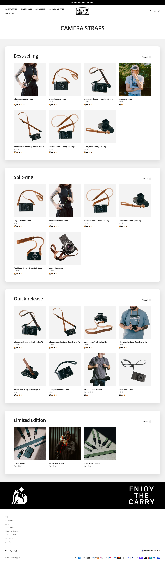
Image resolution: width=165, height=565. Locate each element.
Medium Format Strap (57, 268)
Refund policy (9, 538)
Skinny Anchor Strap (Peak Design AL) (133, 342)
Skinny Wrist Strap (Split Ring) (95, 147)
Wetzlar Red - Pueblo (56, 463)
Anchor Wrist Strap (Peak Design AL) (27, 389)
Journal (7, 524)
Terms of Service (11, 535)
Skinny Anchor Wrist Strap (59, 389)
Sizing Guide (9, 520)
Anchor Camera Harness (93, 389)
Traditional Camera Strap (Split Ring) (28, 268)
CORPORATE (9, 13)
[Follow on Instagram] (15, 550)
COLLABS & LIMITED (56, 9)
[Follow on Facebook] (6, 550)
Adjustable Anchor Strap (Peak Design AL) (29, 147)
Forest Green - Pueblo (92, 463)
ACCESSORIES (41, 9)
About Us (8, 542)
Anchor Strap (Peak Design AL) (95, 342)
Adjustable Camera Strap (23, 99)
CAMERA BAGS (26, 9)
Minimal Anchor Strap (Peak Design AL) (98, 99)
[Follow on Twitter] (10, 550)
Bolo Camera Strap (126, 389)
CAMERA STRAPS (11, 9)
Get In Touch (9, 527)
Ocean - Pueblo (19, 463)
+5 (24, 104)
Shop (6, 517)
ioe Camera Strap (125, 99)
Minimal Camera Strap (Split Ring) (61, 147)
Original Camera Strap (57, 99)
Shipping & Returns (12, 531)
